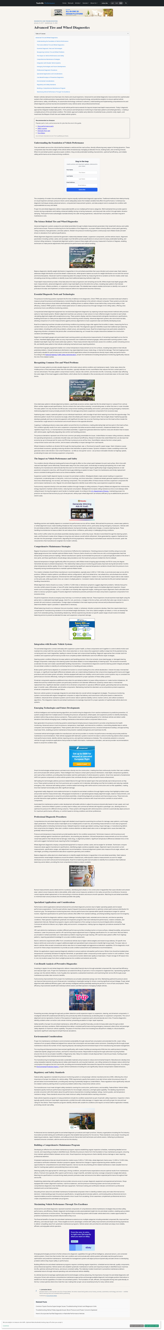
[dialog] (81, 1324)
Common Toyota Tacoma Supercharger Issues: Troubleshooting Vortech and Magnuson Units (66, 1306)
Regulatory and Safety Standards (46, 84)
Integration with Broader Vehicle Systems (49, 63)
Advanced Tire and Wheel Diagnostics (47, 37)
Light (112, 3)
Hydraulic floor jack (43, 131)
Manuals (70, 3)
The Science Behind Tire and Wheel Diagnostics (50, 45)
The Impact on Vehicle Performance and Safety (50, 55)
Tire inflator (41, 133)
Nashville (45, 3)
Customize (6, 1326)
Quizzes (85, 3)
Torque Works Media (51, 1295)
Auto (121, 3)
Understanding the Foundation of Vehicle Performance (52, 41)
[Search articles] (126, 3)
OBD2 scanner (42, 128)
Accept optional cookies (151, 1326)
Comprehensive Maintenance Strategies (48, 59)
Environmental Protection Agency (48, 1067)
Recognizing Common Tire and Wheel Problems (50, 52)
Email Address (71, 182)
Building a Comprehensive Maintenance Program (51, 88)
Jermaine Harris (46, 1289)
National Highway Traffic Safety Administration (60, 355)
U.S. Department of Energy (100, 491)
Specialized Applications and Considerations (49, 74)
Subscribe (105, 3)
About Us (93, 3)
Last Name (70, 176)
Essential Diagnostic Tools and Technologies (49, 48)
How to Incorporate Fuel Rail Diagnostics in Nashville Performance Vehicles (60, 1313)
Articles (77, 3)
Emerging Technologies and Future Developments (51, 66)
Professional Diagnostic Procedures (47, 70)
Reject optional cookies (136, 1326)
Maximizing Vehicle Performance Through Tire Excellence (53, 92)
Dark (116, 3)
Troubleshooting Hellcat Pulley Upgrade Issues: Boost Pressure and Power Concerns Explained (66, 1310)
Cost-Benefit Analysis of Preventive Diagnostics (50, 77)
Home (64, 3)
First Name (70, 170)
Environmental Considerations (45, 81)
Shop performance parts (45, 126)
